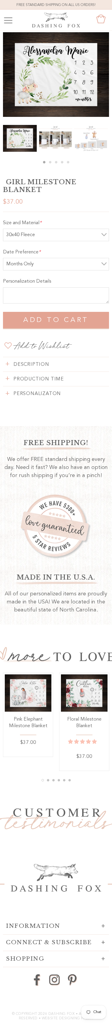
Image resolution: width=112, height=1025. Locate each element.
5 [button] (68, 162)
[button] (83, 742)
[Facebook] (37, 979)
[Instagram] (54, 979)
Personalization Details (27, 281)
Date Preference (22, 252)
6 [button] (69, 780)
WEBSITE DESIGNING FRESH (67, 1018)
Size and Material (22, 223)
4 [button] (62, 162)
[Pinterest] (72, 979)
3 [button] (56, 162)
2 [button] (50, 162)
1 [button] (44, 162)
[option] (56, 74)
